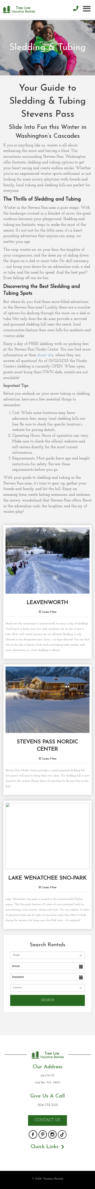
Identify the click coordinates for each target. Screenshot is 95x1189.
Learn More (49, 612)
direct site (45, 355)
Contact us (47, 1120)
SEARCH (47, 1000)
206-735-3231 (48, 1105)
